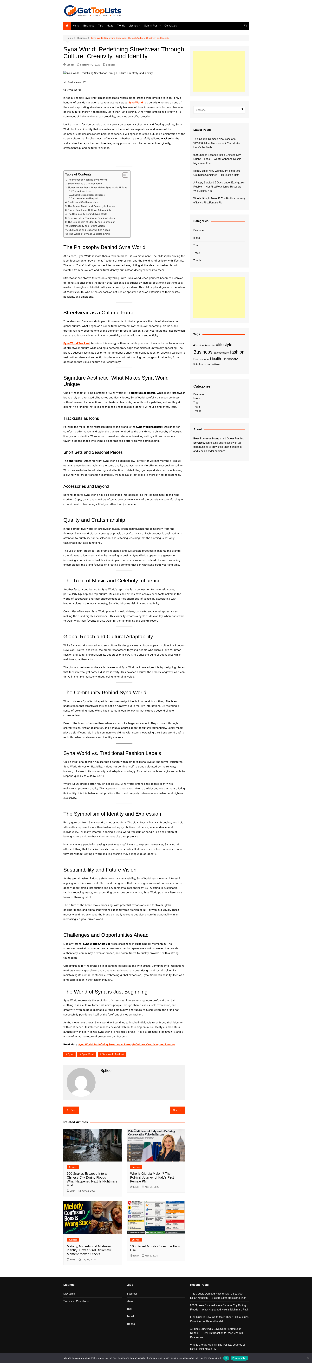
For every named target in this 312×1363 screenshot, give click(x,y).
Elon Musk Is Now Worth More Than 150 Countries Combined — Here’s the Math (216, 172)
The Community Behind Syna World (87, 214)
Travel (197, 253)
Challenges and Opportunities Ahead (89, 229)
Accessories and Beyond (85, 198)
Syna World (135, 102)
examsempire (221, 352)
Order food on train (202, 364)
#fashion (198, 345)
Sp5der (70, 64)
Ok (226, 1358)
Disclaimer (69, 1293)
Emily (72, 1190)
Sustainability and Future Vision (87, 225)
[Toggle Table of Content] (123, 175)
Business (88, 25)
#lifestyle (224, 344)
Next (175, 1110)
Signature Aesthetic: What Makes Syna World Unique (97, 187)
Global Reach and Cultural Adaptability (89, 210)
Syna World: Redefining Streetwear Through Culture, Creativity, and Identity (126, 1044)
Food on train (201, 359)
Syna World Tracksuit (76, 343)
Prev (73, 1110)
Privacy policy (239, 1358)
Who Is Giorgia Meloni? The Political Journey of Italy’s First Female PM (152, 1177)
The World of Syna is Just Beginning (89, 233)
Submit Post (151, 25)
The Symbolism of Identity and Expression (91, 222)
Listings (133, 25)
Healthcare (230, 359)
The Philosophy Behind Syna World (87, 179)
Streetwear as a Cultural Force (85, 183)
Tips (100, 25)
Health (215, 359)
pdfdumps (216, 364)
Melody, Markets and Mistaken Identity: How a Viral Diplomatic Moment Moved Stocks (89, 1250)
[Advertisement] (219, 71)
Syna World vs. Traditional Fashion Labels (91, 218)
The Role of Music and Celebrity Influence (91, 206)
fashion (237, 352)
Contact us (170, 25)
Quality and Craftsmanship (83, 202)
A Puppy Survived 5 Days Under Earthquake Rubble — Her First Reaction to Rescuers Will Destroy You (219, 186)
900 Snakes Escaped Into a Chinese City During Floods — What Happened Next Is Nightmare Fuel (217, 159)
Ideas (110, 25)
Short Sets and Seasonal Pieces (89, 195)
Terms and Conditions (76, 1301)
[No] (308, 1358)
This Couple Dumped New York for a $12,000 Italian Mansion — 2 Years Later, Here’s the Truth (217, 143)
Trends (121, 25)
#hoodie (209, 345)
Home (75, 25)
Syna (70, 1054)
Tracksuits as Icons (81, 191)
